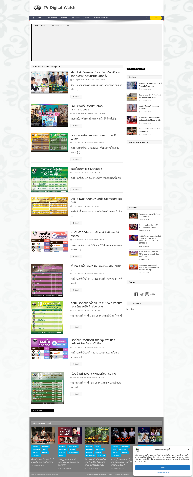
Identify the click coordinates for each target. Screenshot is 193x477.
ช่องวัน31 (72, 450)
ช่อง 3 (44, 450)
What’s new (76, 18)
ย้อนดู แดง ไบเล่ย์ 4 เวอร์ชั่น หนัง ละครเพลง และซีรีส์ (149, 226)
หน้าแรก (40, 18)
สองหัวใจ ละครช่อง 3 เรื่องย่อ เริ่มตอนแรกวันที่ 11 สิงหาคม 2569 (123, 462)
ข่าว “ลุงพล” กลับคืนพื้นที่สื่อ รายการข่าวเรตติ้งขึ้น (96, 200)
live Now (155, 18)
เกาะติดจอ (64, 18)
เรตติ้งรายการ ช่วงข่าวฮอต (86, 169)
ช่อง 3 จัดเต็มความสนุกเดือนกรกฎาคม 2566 (87, 108)
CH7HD (97, 447)
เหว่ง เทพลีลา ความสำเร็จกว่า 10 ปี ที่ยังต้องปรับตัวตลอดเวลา (150, 84)
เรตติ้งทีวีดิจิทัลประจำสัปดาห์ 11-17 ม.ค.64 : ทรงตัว (95, 234)
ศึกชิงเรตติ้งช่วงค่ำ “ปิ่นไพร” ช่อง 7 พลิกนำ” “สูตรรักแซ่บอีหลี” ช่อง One (96, 305)
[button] (188, 450)
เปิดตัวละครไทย (90, 456)
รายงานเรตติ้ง (52, 18)
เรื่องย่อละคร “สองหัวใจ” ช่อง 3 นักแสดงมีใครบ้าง (149, 130)
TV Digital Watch (93, 80)
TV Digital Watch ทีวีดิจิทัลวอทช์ (96, 475)
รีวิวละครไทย (99, 450)
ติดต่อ (87, 18)
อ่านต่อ (77, 96)
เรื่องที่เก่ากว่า (38, 411)
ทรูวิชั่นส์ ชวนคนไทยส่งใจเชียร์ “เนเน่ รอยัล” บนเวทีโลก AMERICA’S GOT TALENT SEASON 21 (150, 239)
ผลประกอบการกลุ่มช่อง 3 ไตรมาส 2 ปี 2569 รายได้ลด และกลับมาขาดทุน (149, 267)
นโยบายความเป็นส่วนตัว (162, 473)
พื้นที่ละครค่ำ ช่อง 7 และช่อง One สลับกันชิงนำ (95, 268)
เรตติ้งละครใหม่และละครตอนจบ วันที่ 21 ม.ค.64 (93, 137)
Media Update (73, 447)
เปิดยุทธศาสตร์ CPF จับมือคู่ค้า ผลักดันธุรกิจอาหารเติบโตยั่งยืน (150, 96)
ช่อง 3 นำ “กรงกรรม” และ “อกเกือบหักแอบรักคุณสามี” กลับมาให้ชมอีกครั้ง (95, 74)
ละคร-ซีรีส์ (35, 453)
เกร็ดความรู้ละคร (73, 453)
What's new (45, 447)
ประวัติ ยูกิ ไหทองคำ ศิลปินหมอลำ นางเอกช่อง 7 (149, 107)
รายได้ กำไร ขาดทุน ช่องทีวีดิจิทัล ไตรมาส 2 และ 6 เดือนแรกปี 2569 (149, 254)
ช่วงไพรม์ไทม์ (36, 450)
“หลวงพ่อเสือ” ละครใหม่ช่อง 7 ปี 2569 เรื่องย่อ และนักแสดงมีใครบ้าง (95, 462)
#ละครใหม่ (35, 447)
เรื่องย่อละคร (36, 456)
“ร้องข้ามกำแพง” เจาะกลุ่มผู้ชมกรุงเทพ (93, 373)
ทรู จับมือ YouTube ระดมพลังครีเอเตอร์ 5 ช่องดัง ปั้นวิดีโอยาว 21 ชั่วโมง (150, 118)
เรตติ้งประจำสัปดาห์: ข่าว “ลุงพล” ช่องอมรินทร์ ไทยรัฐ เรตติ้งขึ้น (92, 342)
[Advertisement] (97, 44)
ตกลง (163, 468)
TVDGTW (90, 172)
